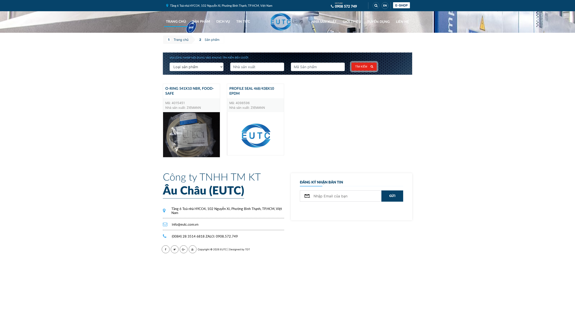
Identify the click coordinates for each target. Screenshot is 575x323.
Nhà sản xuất (324, 22)
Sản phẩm (201, 21)
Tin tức (243, 21)
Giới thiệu (352, 22)
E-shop (401, 5)
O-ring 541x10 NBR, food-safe (189, 91)
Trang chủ (176, 21)
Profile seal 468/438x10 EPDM (251, 91)
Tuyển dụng (378, 22)
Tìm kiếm (361, 66)
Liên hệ (402, 22)
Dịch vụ (223, 21)
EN (385, 5)
